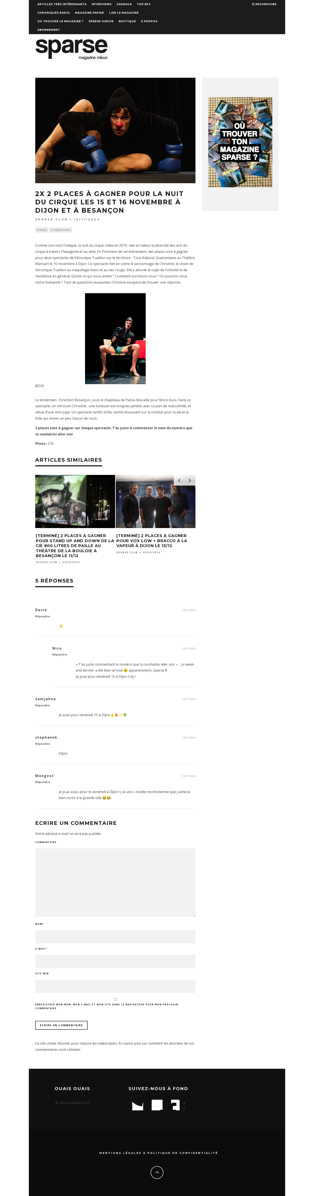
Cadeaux (124, 4)
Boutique (127, 21)
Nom (39, 923)
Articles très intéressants (62, 4)
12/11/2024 (188, 610)
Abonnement (48, 29)
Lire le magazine (124, 12)
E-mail (41, 948)
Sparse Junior (101, 21)
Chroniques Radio (53, 12)
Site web (42, 973)
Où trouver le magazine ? (60, 21)
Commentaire (46, 842)
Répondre (42, 616)
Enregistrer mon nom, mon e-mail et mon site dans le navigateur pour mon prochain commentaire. (106, 1006)
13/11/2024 (188, 737)
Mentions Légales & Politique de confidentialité (158, 1153)
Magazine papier (89, 12)
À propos (149, 21)
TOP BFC (144, 4)
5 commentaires (60, 230)
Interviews (102, 4)
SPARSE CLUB (51, 219)
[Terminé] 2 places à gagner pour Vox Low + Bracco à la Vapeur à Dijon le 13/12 (151, 540)
